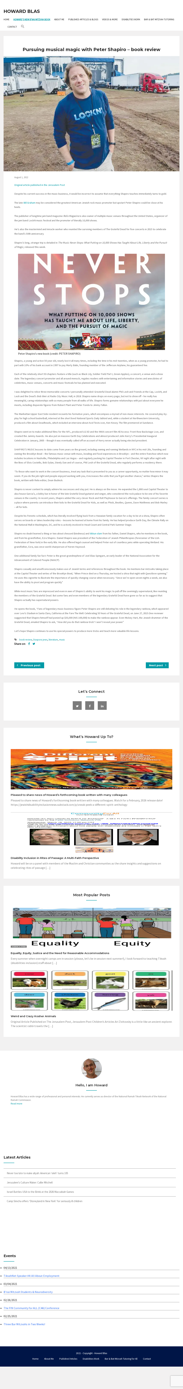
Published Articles (68, 1358)
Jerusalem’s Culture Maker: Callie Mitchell (30, 1182)
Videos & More (110, 19)
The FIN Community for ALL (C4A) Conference (31, 1308)
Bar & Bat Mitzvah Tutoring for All (121, 1358)
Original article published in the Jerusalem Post (39, 185)
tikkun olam (96, 533)
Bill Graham (29, 202)
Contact (12, 26)
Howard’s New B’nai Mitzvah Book (31, 19)
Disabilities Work (131, 19)
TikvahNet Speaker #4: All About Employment (32, 1276)
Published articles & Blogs (83, 19)
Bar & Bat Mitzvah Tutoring (159, 19)
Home (6, 19)
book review (25, 639)
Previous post (30, 665)
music (62, 639)
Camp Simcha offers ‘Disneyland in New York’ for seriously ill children (44, 1201)
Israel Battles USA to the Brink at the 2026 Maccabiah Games (40, 1191)
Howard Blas (22, 11)
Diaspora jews (40, 639)
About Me (59, 19)
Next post (156, 665)
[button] (22, 27)
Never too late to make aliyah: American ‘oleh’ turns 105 (37, 1173)
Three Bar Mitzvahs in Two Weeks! (24, 1324)
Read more (16, 1103)
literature (53, 639)
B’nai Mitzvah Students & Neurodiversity (28, 1292)
